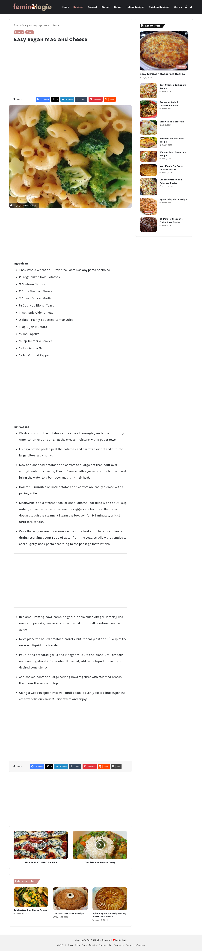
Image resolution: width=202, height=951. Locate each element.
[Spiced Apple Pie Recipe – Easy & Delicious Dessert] (109, 898)
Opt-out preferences (135, 945)
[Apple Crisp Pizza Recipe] (148, 206)
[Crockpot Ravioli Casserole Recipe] (148, 109)
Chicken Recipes (159, 7)
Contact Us (119, 945)
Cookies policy (105, 945)
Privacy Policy (74, 945)
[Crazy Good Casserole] (148, 127)
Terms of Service (89, 945)
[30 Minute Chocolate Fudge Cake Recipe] (148, 224)
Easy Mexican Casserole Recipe (162, 74)
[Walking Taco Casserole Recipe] (148, 156)
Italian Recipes (135, 7)
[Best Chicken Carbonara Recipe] (148, 90)
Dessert (92, 7)
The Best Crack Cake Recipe (68, 913)
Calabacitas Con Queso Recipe (30, 910)
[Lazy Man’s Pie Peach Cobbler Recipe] (148, 170)
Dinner (105, 7)
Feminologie (121, 940)
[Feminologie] (32, 7)
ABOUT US (61, 945)
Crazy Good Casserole (172, 121)
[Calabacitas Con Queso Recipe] (31, 897)
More (177, 7)
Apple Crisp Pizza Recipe (173, 199)
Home (65, 7)
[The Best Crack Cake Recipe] (70, 898)
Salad (117, 7)
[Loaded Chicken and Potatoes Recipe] (148, 186)
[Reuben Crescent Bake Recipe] (148, 142)
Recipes (78, 7)
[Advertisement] (70, 68)
